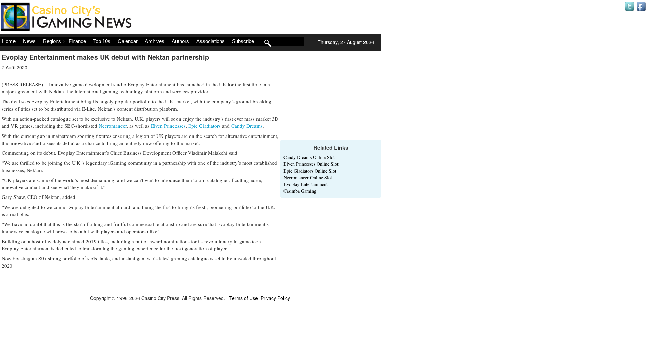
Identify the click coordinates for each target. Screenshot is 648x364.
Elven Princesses (168, 125)
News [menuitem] (29, 41)
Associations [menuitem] (210, 41)
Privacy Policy (275, 298)
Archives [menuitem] (154, 41)
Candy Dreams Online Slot (309, 157)
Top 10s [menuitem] (101, 41)
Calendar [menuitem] (128, 41)
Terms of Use (243, 298)
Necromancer (113, 125)
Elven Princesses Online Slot (311, 164)
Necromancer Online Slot (308, 177)
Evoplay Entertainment (306, 184)
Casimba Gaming (300, 191)
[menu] (152, 41)
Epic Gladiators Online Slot (310, 171)
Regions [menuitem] (52, 41)
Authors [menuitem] (180, 41)
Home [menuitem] (9, 41)
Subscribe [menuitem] (243, 41)
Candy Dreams (247, 125)
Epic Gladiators (204, 125)
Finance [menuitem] (77, 41)
